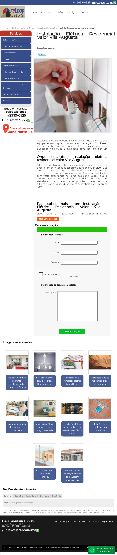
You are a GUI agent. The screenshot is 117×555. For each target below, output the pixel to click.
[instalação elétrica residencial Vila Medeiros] (100, 408)
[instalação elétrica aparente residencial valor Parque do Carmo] (17, 361)
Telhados (6, 101)
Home (33, 12)
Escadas (6, 59)
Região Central (32, 496)
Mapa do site (107, 521)
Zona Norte (56, 496)
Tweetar (42, 54)
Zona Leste (44, 496)
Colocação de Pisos (10, 40)
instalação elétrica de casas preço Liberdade (17, 427)
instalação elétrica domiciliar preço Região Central (45, 380)
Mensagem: (51, 292)
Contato (85, 12)
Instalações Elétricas (11, 78)
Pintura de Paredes (11, 94)
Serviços (71, 12)
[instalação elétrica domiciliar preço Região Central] (44, 361)
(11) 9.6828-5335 (102, 2)
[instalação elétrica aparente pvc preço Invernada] (44, 408)
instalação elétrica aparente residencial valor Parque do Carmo (17, 382)
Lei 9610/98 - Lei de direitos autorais (91, 512)
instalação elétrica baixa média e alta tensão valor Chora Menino (72, 429)
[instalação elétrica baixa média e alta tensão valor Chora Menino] (72, 408)
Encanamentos (9, 53)
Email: (57, 252)
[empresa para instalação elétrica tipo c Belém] (72, 361)
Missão (59, 12)
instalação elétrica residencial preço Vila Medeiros (100, 380)
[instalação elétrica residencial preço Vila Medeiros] (100, 361)
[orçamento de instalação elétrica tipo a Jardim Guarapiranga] (72, 454)
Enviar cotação (72, 331)
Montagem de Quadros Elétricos (16, 86)
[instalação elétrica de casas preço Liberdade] (17, 408)
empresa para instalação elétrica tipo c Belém (72, 380)
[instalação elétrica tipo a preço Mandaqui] (44, 454)
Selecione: (8, 496)
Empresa (46, 12)
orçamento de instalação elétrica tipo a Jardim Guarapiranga (72, 475)
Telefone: (56, 262)
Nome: (57, 242)
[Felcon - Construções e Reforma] (12, 10)
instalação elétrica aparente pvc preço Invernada (45, 427)
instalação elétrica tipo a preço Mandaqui (45, 473)
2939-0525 (84, 2)
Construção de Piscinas (12, 46)
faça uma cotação (48, 219)
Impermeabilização (11, 65)
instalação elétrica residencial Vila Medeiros (100, 427)
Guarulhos (18, 496)
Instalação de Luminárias (13, 72)
